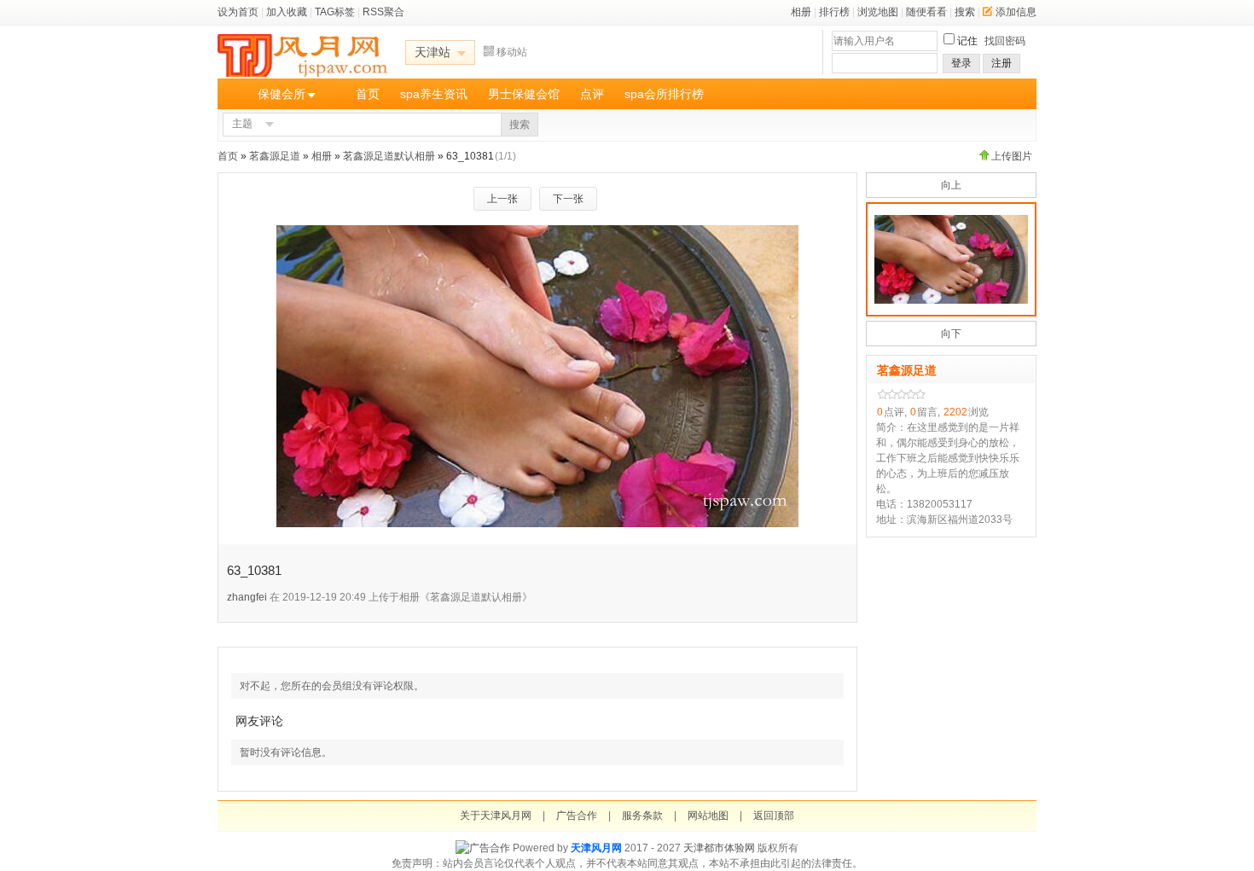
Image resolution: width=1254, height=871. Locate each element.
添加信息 (1016, 12)
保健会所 (281, 94)
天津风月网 (596, 848)
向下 (951, 334)
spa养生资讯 (433, 94)
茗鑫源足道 (274, 156)
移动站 (511, 52)
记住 (967, 41)
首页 (368, 94)
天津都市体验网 (719, 848)
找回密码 (1004, 41)
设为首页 (238, 12)
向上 (951, 185)
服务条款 (642, 816)
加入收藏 (286, 12)
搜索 (965, 12)
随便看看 (926, 12)
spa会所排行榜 (664, 94)
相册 (801, 12)
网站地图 (708, 816)
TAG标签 (335, 12)
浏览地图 (877, 12)
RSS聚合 (383, 12)
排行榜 (834, 12)
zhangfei (247, 597)
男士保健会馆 (524, 94)
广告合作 (576, 816)
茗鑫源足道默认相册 (389, 156)
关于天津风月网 (495, 816)
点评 (592, 94)
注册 (1001, 63)
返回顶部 (773, 816)
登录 (961, 63)
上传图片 (1011, 156)
